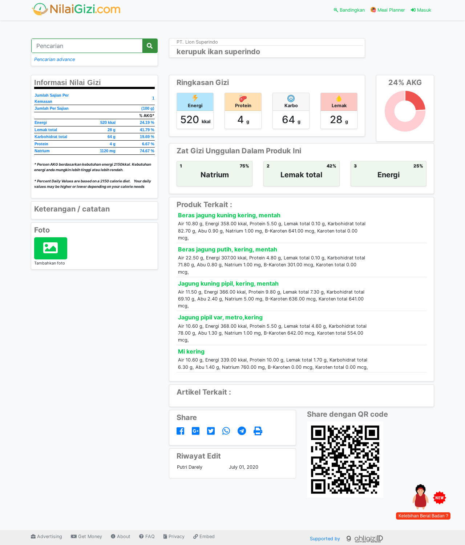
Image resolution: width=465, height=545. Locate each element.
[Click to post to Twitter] (212, 431)
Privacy (176, 536)
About (123, 536)
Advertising (49, 536)
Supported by (325, 538)
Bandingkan (351, 10)
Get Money (89, 536)
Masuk (423, 10)
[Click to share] (182, 431)
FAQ (149, 536)
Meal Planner (390, 10)
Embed (206, 536)
